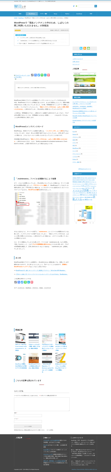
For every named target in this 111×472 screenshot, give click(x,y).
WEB (20, 13)
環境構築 (89, 197)
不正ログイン (83, 192)
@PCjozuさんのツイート (84, 169)
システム (90, 183)
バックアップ (47, 288)
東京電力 (91, 194)
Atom (83, 177)
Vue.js (55, 13)
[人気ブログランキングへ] (17, 79)
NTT (87, 179)
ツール (77, 188)
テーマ (74, 151)
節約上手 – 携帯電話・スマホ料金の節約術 (54, 461)
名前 (15, 412)
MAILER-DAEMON (76, 179)
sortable (93, 179)
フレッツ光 (92, 190)
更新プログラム (86, 194)
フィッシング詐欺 (84, 189)
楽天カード (82, 197)
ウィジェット (79, 183)
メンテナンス (21, 288)
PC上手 (45, 445)
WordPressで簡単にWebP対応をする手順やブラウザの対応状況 (21, 366)
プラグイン (35, 288)
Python (67, 13)
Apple (78, 177)
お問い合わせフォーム (88, 181)
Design (74, 134)
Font (74, 131)
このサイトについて (78, 58)
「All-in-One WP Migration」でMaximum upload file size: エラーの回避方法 (48, 368)
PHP (91, 13)
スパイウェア (78, 186)
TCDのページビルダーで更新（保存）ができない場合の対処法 (34, 346)
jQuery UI (94, 177)
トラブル (75, 156)
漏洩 (86, 197)
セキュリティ (86, 186)
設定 (92, 197)
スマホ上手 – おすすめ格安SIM (51, 440)
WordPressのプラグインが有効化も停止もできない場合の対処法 (34, 366)
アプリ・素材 (43, 13)
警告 (83, 199)
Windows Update (77, 181)
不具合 (41, 288)
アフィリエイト (77, 153)
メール (16, 418)
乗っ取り (94, 192)
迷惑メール (88, 199)
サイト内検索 (85, 183)
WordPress (32, 13)
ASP (81, 177)
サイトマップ (76, 64)
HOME (15, 18)
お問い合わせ (76, 61)
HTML (86, 177)
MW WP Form (83, 179)
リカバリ (77, 192)
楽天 (94, 194)
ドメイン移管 (81, 188)
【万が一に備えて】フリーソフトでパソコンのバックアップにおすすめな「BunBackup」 (42, 274)
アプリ (74, 142)
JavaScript (79, 13)
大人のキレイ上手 (48, 454)
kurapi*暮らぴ (46, 449)
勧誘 (81, 194)
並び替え (89, 192)
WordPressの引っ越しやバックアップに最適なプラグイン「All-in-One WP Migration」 (41, 270)
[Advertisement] (41, 59)
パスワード (88, 188)
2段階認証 (75, 177)
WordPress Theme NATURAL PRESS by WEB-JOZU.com (84, 469)
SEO (74, 145)
